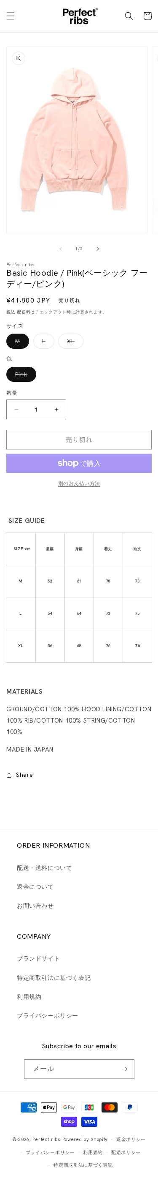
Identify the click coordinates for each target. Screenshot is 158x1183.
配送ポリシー (126, 1152)
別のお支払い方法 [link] (79, 483)
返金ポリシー (131, 1139)
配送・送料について (44, 868)
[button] (10, 16)
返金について (35, 887)
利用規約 (29, 996)
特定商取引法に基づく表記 (54, 978)
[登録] (124, 1069)
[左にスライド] (60, 249)
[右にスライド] (97, 249)
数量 (12, 393)
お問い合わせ (35, 905)
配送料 (23, 312)
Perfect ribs (46, 1139)
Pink (24, 376)
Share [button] (24, 774)
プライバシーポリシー (47, 1015)
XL (73, 343)
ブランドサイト (38, 958)
